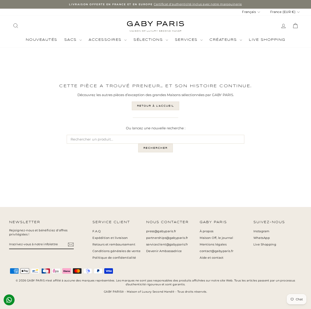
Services (187, 39)
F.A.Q (96, 231)
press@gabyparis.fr (161, 231)
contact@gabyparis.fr (216, 251)
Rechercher (155, 148)
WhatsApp (261, 238)
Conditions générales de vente (116, 251)
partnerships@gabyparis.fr (167, 238)
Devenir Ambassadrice (164, 251)
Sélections (149, 39)
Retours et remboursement (113, 244)
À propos (207, 231)
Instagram (261, 231)
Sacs (71, 39)
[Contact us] (9, 299)
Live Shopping (267, 39)
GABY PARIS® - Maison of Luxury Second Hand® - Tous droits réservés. (155, 291)
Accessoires (106, 39)
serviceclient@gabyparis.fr (167, 244)
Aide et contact (212, 257)
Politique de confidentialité (114, 257)
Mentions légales (213, 244)
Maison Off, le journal (216, 238)
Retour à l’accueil (155, 106)
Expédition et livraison (110, 238)
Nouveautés (41, 39)
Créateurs (224, 39)
